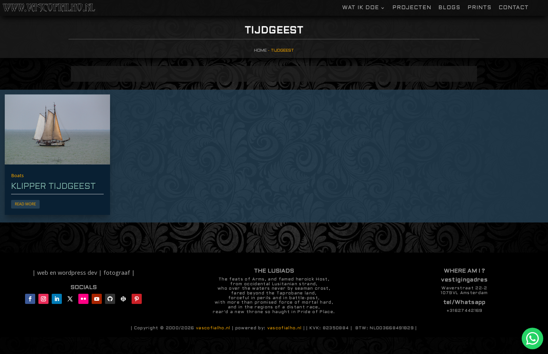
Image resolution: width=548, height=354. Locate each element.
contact (514, 8)
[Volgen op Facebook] (30, 299)
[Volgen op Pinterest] (137, 299)
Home (260, 50)
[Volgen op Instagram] (43, 299)
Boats (17, 175)
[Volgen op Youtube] (97, 299)
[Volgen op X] (70, 299)
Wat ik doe (360, 8)
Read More (25, 204)
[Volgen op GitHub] (110, 299)
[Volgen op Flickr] (83, 299)
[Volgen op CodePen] (123, 299)
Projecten (411, 8)
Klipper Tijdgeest (53, 186)
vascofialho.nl (213, 328)
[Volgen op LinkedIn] (57, 299)
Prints (479, 8)
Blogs (449, 8)
